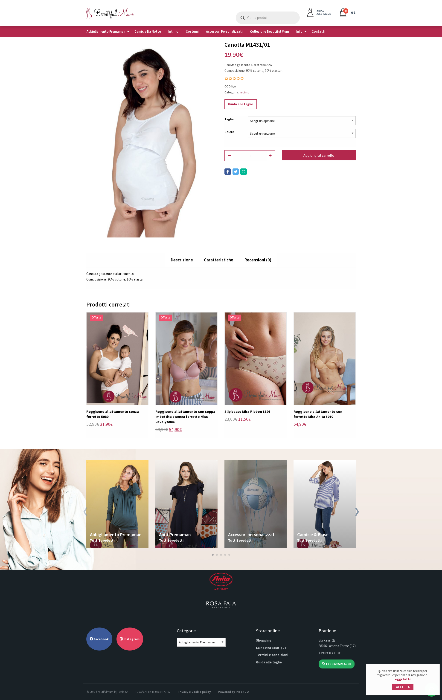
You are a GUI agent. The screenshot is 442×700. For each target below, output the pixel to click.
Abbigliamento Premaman (106, 31)
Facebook (101, 639)
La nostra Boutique (271, 647)
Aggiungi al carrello (318, 155)
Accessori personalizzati (224, 31)
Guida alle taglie (240, 104)
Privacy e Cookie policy (194, 692)
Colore (229, 132)
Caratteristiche (218, 260)
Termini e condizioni (272, 655)
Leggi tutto (402, 679)
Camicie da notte (147, 31)
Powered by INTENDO (233, 692)
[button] (213, 554)
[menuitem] (107, 31)
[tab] (181, 260)
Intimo (173, 31)
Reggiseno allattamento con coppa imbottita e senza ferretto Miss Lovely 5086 (185, 416)
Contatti (318, 31)
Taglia (229, 119)
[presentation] (85, 512)
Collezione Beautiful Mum (269, 31)
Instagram (131, 639)
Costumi (192, 31)
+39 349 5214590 (338, 664)
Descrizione (182, 260)
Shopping (263, 640)
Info (299, 31)
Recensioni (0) (257, 260)
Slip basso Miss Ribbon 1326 (247, 411)
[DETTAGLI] (117, 358)
